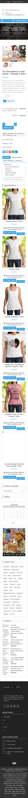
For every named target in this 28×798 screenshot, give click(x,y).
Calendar (24, 776)
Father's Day (17, 587)
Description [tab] (6, 157)
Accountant (6, 566)
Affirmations (7, 569)
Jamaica (5, 596)
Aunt (5, 575)
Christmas (8, 147)
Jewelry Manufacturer (17, 779)
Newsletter (9, 785)
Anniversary (12, 572)
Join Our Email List (8, 781)
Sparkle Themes (17, 771)
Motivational (7, 605)
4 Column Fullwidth (7, 776)
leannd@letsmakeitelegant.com (14, 748)
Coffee (18, 584)
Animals (5, 572)
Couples (6, 587)
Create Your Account (18, 1)
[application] (14, 542)
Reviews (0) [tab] (18, 160)
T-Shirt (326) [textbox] (13, 491)
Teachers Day (7, 611)
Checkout (12, 777)
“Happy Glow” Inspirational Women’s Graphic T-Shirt (14, 365)
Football (6, 590)
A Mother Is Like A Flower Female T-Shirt (14, 415)
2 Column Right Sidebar (8, 774)
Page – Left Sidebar (19, 787)
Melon (19, 596)
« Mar (13, 523)
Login (8, 1)
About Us (15, 776)
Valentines (19, 611)
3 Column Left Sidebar (20, 774)
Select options (11, 232)
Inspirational (20, 593)
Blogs (19, 776)
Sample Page (7, 791)
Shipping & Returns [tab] (16, 157)
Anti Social (19, 572)
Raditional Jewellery (20, 789)
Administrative (14, 566)
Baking (5, 578)
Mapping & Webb (8, 783)
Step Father (19, 608)
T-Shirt (6, 32)
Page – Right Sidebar (9, 789)
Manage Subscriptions (19, 781)
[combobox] (14, 490)
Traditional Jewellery (16, 793)
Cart (5, 777)
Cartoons (6, 584)
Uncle (13, 611)
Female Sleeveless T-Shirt (14, 317)
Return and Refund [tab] (8, 160)
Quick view (20, 233)
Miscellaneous (7, 602)
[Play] (5, 554)
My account (16, 783)
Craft (10, 587)
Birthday (20, 578)
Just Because (12, 596)
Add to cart (8, 127)
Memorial (6, 599)
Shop (20, 791)
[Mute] (21, 554)
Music (13, 605)
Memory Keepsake (15, 599)
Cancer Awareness (13, 581)
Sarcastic (6, 608)
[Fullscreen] (23, 554)
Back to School (17, 575)
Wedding (6, 614)
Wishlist (23, 793)
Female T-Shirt (14, 269)
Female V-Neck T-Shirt (14, 221)
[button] (23, 47)
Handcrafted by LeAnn (9, 593)
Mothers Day (16, 602)
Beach (10, 578)
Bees (15, 578)
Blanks (5, 581)
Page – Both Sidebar (18, 785)
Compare (23, 777)
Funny (11, 590)
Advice (21, 566)
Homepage (9, 779)
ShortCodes (7, 793)
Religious (18, 605)
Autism (9, 575)
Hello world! (7, 717)
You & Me (12, 614)
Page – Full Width (9, 787)
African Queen (15, 569)
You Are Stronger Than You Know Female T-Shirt (14, 465)
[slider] (13, 554)
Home (2, 32)
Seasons (12, 608)
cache (5, 727)
